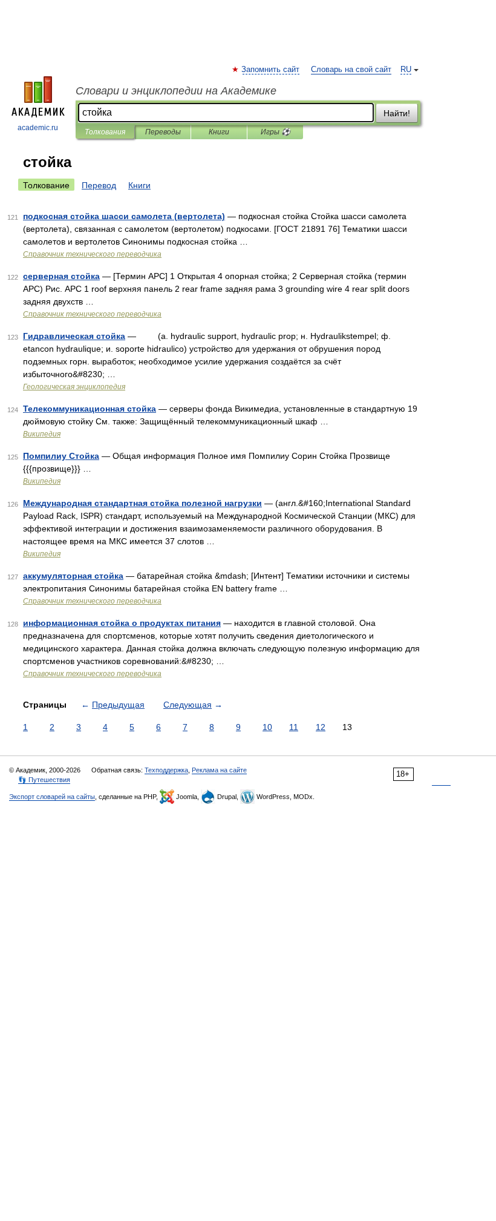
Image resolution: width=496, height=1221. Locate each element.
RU (405, 69)
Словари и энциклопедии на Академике (176, 91)
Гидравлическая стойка (74, 336)
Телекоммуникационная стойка (89, 408)
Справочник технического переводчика (92, 254)
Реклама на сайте (219, 770)
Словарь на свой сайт (351, 69)
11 (293, 727)
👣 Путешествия (44, 779)
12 (320, 727)
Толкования (105, 132)
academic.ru (38, 127)
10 (267, 727)
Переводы (163, 132)
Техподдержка (166, 770)
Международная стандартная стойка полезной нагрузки (142, 503)
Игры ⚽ (275, 132)
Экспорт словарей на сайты (52, 796)
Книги (219, 132)
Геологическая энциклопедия (74, 387)
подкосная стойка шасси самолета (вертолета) (124, 216)
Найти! (396, 113)
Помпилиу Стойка (61, 456)
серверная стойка (61, 276)
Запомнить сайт (271, 69)
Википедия (41, 434)
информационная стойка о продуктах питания (122, 623)
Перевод (99, 185)
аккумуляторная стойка (73, 576)
